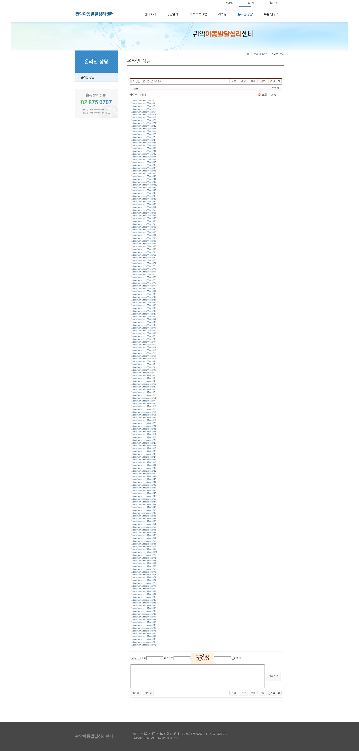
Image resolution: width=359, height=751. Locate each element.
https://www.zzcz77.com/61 (143, 235)
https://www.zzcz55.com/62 (143, 541)
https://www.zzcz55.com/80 (143, 600)
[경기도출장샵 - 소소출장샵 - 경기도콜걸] (135, 693)
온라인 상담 (245, 14)
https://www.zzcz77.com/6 (143, 367)
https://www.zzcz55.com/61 (143, 538)
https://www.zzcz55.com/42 (143, 471)
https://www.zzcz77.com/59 (143, 229)
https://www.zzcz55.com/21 (143, 426)
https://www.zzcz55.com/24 (143, 417)
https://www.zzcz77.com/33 (143, 156)
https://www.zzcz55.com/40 (143, 490)
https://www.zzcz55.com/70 (143, 555)
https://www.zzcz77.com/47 (143, 196)
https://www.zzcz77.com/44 (143, 187)
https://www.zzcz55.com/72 (143, 546)
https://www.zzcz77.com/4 (143, 361)
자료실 (222, 14)
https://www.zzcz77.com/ (142, 100)
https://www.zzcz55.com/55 (143, 529)
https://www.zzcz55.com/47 (143, 501)
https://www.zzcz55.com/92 (143, 625)
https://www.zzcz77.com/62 (143, 238)
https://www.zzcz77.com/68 (143, 255)
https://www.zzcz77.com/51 (143, 207)
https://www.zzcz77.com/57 (143, 224)
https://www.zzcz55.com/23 (143, 431)
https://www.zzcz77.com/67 (143, 252)
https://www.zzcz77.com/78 (143, 283)
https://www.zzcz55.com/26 (143, 459)
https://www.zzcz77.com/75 (143, 274)
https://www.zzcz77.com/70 (143, 260)
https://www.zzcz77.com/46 (143, 193)
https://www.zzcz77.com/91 (143, 319)
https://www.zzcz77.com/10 (143, 344)
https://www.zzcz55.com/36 (143, 451)
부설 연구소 (271, 14)
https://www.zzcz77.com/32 (143, 154)
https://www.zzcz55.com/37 (143, 454)
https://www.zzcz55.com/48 (143, 496)
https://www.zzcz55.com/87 (143, 619)
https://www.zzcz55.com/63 (143, 560)
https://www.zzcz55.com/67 (143, 563)
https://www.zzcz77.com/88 (143, 311)
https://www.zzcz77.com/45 (143, 190)
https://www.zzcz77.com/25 (143, 134)
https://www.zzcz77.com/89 (143, 313)
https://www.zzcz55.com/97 (143, 642)
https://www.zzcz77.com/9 (143, 342)
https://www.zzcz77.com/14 (143, 356)
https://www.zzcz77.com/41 (143, 179)
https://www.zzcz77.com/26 (143, 137)
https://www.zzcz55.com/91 (143, 630)
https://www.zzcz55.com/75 (143, 583)
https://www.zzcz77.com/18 (143, 114)
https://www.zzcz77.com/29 (143, 145)
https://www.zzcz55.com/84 (143, 594)
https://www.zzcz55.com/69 (143, 566)
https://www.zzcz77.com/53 (143, 212)
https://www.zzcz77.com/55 (143, 218)
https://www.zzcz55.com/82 (143, 597)
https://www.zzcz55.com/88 (143, 614)
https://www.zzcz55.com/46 (143, 507)
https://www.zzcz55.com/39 (143, 468)
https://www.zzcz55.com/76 (143, 586)
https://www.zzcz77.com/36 (143, 165)
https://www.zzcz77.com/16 (143, 109)
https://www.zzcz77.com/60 (143, 232)
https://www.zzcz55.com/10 (143, 395)
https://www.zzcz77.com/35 (143, 162)
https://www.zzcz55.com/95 (143, 633)
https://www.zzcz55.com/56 (143, 535)
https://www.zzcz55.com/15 (143, 409)
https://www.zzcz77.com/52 (143, 210)
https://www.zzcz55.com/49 (143, 513)
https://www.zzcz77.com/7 (143, 336)
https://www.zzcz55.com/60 (143, 521)
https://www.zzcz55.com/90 (143, 622)
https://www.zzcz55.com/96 (143, 639)
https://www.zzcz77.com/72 (143, 266)
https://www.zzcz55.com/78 (143, 574)
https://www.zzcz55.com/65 (143, 543)
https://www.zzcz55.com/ (142, 372)
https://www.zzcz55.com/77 (143, 577)
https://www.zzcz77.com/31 (143, 151)
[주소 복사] (275, 88)
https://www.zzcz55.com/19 (143, 420)
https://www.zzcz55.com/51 (143, 504)
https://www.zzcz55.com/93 (143, 628)
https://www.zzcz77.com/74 (143, 271)
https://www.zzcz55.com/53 (143, 515)
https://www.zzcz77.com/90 (143, 316)
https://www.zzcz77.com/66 (143, 249)
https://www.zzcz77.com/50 (143, 204)
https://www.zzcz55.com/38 (143, 485)
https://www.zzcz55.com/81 (143, 602)
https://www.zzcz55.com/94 (143, 616)
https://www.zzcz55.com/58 (143, 532)
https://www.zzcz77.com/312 (144, 184)
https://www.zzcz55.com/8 (143, 386)
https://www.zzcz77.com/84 (143, 299)
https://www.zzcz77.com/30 (143, 148)
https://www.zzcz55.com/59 (143, 527)
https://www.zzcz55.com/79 (143, 588)
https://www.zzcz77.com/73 (143, 269)
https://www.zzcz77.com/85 (143, 302)
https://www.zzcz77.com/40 (143, 176)
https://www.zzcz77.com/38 (143, 170)
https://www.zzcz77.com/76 (143, 277)
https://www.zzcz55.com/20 (143, 440)
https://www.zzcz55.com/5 (143, 403)
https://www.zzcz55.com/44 (143, 487)
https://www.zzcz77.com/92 (143, 322)
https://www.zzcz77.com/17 (143, 112)
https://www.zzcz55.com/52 (143, 510)
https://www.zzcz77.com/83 (143, 297)
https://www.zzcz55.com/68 (143, 569)
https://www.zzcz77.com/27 (143, 140)
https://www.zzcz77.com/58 (143, 227)
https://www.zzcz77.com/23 (143, 128)
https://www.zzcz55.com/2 (143, 375)
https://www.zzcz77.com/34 (143, 159)
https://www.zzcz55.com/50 (143, 499)
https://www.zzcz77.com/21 (143, 123)
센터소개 (150, 14)
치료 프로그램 (198, 14)
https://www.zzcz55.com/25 (143, 448)
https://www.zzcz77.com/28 (143, 142)
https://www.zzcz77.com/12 (143, 350)
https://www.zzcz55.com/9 (143, 400)
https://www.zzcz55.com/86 (143, 608)
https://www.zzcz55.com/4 (143, 381)
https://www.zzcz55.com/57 (143, 518)
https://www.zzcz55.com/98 (143, 644)
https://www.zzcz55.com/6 (143, 389)
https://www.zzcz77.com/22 (143, 126)
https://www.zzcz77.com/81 (143, 291)
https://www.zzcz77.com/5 (143, 364)
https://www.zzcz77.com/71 (143, 263)
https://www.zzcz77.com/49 (143, 201)
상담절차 (172, 14)
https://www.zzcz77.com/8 (143, 339)
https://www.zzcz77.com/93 (143, 325)
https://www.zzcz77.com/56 (143, 221)
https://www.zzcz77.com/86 (143, 305)
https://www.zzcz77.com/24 (143, 131)
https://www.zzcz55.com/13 (143, 406)
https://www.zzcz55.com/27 (143, 457)
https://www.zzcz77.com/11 (143, 347)
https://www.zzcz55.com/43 (143, 476)
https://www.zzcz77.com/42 (143, 182)
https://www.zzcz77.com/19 (143, 117)
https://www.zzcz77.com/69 (143, 257)
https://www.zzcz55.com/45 (143, 479)
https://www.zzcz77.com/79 (143, 285)
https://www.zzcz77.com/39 (143, 173)
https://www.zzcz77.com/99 (143, 370)
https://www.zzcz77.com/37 (143, 168)
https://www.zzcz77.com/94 (143, 328)
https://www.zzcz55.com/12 (143, 384)
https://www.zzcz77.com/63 (143, 241)
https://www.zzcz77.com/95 (143, 330)
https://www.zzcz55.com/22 (143, 423)
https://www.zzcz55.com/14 (143, 412)
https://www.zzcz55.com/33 (143, 445)
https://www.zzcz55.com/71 (143, 558)
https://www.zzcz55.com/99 (143, 636)
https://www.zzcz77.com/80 (143, 288)
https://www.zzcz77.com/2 (143, 106)
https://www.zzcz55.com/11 (143, 398)
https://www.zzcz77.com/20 (143, 120)
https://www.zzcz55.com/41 (143, 482)
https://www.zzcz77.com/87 (143, 308)
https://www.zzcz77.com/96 (143, 333)
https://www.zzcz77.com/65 (143, 246)
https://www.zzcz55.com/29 (143, 443)
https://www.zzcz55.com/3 (143, 378)
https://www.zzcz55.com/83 (143, 591)
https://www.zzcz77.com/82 (143, 294)
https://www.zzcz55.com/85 (143, 605)
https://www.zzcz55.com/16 (143, 414)
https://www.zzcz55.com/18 (143, 437)
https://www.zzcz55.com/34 (143, 465)
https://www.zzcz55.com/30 (143, 473)
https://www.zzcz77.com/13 (143, 353)
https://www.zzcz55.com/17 (143, 434)
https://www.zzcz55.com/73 (143, 572)
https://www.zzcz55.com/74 (143, 580)
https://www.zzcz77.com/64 (143, 243)
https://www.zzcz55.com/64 (143, 549)
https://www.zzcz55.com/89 (143, 611)
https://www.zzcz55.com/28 (143, 462)
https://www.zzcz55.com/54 (143, 524)
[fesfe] (148, 693)
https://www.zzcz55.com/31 (143, 428)
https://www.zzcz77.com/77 (143, 280)
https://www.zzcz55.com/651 (144, 552)
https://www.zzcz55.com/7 (143, 392)
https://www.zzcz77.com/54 (143, 215)
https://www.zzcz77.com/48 (143, 198)
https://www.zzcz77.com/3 (143, 103)
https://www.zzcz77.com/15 (143, 358)
